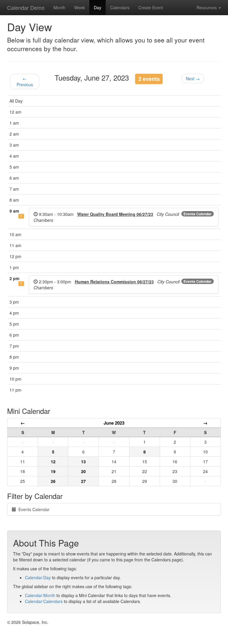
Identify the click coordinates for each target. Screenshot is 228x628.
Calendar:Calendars (44, 601)
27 (83, 481)
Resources (207, 7)
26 (53, 481)
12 (53, 461)
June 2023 (114, 423)
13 (83, 461)
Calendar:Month (40, 595)
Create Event (150, 7)
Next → (193, 78)
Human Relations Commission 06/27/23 (114, 282)
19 (53, 471)
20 (83, 471)
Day (97, 7)
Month (59, 7)
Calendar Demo (26, 7)
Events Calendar (197, 213)
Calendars (119, 7)
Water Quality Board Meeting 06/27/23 (115, 214)
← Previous (25, 81)
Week (79, 7)
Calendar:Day (38, 577)
